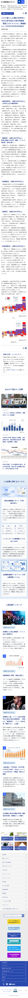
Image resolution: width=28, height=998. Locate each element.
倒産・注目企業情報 (6, 862)
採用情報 (4, 893)
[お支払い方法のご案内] (21, 836)
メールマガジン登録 (6, 901)
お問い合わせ (5, 897)
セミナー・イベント (6, 877)
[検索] (23, 915)
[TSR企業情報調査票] (14, 955)
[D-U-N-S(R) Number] (14, 928)
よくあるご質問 (5, 885)
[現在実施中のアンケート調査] (21, 846)
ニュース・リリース (6, 873)
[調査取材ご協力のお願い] (7, 846)
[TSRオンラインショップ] (14, 941)
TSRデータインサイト (12, 5)
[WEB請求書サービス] (7, 836)
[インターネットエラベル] (14, 948)
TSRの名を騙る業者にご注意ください (10, 908)
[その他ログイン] (14, 935)
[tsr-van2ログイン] (14, 921)
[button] (26, 1)
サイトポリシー (12, 370)
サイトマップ (5, 905)
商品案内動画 (5, 889)
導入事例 (4, 881)
